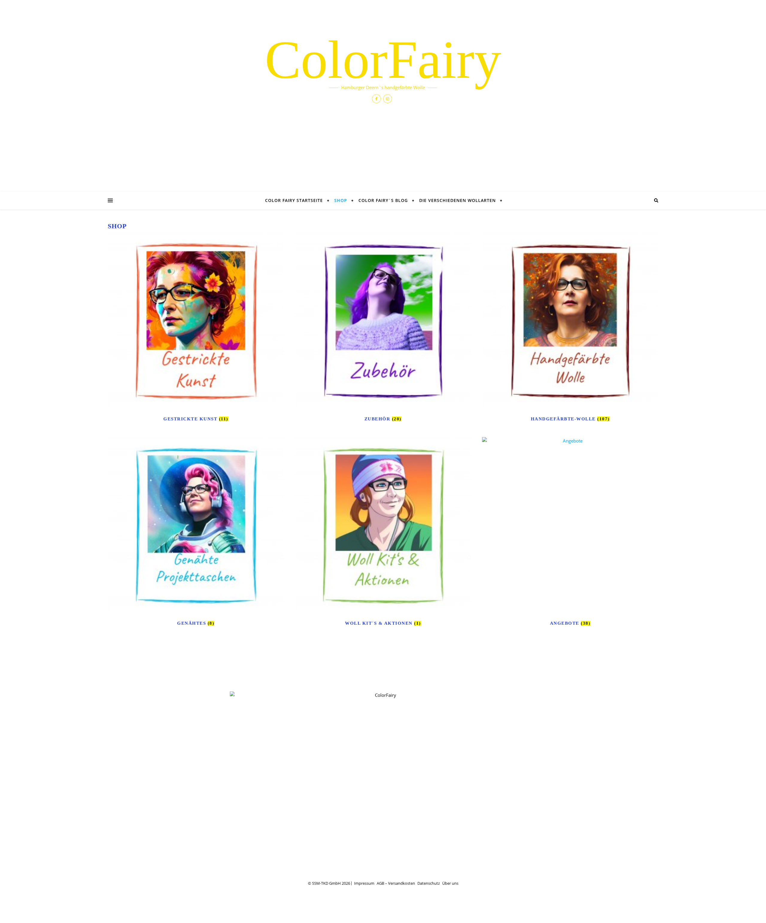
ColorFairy (383, 60)
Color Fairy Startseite (294, 200)
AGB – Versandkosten (396, 883)
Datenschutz (428, 883)
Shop (340, 200)
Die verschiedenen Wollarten (457, 200)
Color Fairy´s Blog (383, 200)
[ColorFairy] (383, 780)
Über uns (450, 883)
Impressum (364, 883)
